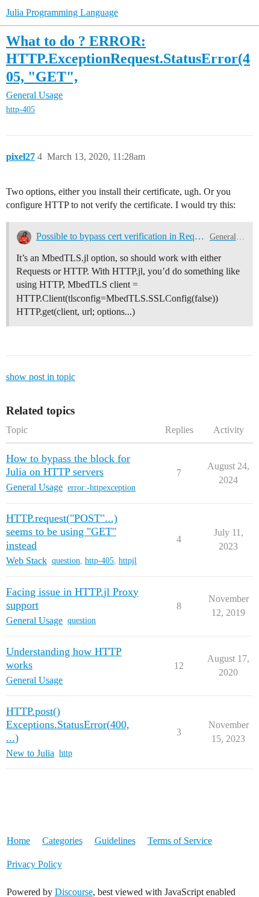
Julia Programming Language (62, 12)
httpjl (128, 560)
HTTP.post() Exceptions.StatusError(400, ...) (68, 724)
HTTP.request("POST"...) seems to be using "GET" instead (61, 531)
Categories (62, 840)
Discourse (74, 892)
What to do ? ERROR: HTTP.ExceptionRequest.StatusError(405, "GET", (128, 58)
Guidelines (115, 840)
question (66, 560)
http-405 (20, 109)
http (65, 753)
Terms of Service (180, 840)
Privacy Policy (34, 864)
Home (18, 840)
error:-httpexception (101, 487)
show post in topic (40, 377)
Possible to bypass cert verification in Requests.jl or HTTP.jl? (120, 236)
